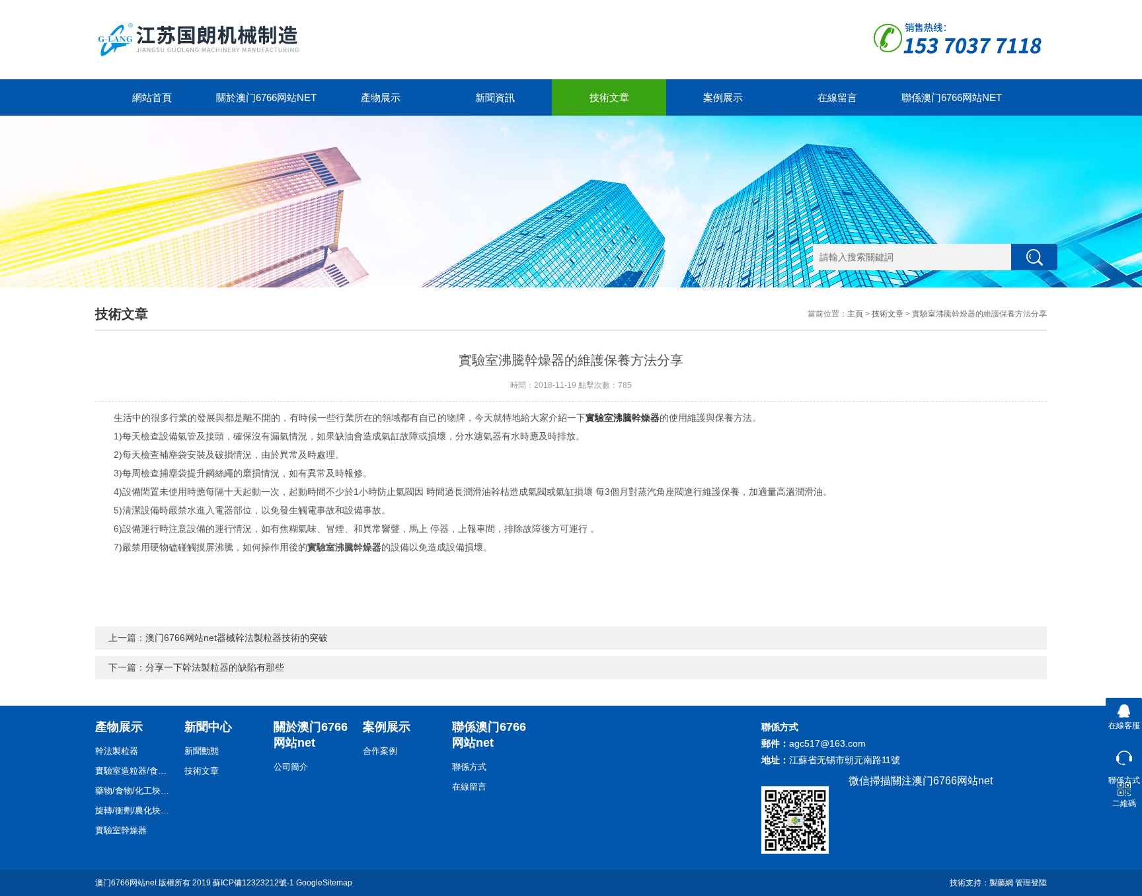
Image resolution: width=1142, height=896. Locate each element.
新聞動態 (201, 751)
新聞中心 (208, 726)
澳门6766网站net (126, 882)
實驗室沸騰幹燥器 (623, 417)
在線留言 (837, 97)
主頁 (855, 313)
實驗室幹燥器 (121, 830)
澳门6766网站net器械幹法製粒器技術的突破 (236, 637)
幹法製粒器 (116, 751)
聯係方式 (469, 767)
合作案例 (380, 751)
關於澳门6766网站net (266, 97)
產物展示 (380, 97)
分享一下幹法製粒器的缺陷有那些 (214, 667)
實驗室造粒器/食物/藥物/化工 (134, 771)
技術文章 (609, 97)
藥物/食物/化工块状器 (134, 791)
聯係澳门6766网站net (951, 97)
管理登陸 (1031, 882)
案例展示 (723, 97)
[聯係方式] (1124, 755)
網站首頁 (152, 97)
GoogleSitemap (324, 882)
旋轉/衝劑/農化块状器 (134, 810)
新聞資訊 (495, 97)
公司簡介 (291, 767)
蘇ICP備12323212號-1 (253, 882)
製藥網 (1001, 882)
